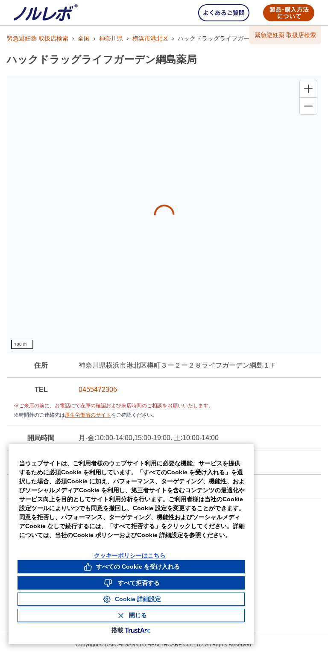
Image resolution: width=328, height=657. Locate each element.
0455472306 (98, 389)
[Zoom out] (308, 105)
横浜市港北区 (150, 38)
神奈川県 (111, 38)
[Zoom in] (308, 88)
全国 (84, 38)
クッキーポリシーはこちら (130, 555)
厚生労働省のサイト (88, 415)
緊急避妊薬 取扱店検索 (37, 38)
